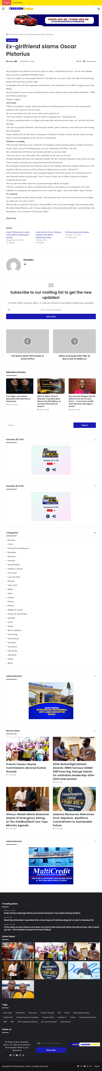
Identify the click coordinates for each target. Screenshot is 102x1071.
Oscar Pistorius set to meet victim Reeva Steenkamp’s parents (17, 234)
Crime (10, 544)
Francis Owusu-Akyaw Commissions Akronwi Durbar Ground (26, 767)
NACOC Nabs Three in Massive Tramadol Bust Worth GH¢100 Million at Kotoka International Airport (49, 401)
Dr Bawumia (20, 1013)
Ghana (66, 1013)
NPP (12, 1022)
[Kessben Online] (20, 8)
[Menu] (3, 10)
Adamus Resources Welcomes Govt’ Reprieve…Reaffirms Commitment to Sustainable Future (73, 819)
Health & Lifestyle (15, 569)
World (10, 663)
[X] (13, 1055)
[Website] (25, 264)
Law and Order (14, 577)
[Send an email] (16, 61)
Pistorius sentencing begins (77, 232)
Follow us (7, 1029)
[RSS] (23, 1055)
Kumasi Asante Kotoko (87, 1017)
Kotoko (73, 1017)
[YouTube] (17, 1055)
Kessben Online (24, 1066)
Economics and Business (18, 548)
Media (10, 589)
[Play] (48, 469)
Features (11, 561)
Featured (11, 556)
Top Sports (12, 647)
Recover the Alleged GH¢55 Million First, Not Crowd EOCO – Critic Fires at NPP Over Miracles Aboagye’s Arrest (82, 401)
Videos (10, 659)
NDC (5, 1022)
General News (14, 565)
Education (12, 552)
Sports (10, 626)
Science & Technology (17, 614)
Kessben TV (62, 1017)
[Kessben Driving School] (51, 20)
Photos (11, 602)
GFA (59, 1013)
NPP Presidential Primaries (28, 1022)
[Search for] (98, 10)
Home (10, 34)
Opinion (11, 597)
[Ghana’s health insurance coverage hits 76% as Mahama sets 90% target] (84, 970)
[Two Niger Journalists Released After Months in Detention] (19, 386)
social (10, 622)
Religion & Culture (15, 610)
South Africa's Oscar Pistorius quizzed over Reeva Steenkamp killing (48, 234)
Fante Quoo (32, 1013)
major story (12, 585)
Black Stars (7, 1013)
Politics (11, 606)
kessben (11, 61)
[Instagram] (20, 1055)
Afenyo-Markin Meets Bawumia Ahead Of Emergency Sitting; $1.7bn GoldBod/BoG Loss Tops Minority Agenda (27, 819)
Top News (12, 643)
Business (11, 540)
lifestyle (11, 581)
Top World (12, 655)
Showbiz (11, 618)
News (10, 593)
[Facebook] (10, 1055)
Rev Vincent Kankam (49, 1022)
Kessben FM (8, 1017)
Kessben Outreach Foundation (27, 1017)
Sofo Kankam (66, 1022)
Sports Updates (14, 630)
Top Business (13, 638)
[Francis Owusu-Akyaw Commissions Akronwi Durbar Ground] (27, 749)
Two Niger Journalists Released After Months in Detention (18, 399)
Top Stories (12, 651)
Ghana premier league (81, 1013)
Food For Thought (47, 1013)
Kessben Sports (48, 1017)
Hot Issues (19, 34)
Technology (13, 634)
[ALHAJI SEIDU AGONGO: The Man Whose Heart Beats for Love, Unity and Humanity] (18, 989)
